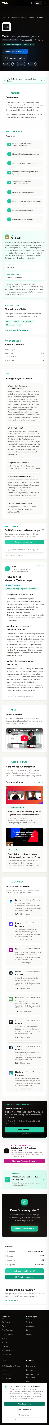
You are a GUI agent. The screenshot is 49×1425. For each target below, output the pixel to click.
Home (4, 18)
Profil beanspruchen (26, 1277)
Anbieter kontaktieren (13, 51)
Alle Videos (38, 782)
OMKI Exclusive (7, 1330)
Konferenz (6, 1322)
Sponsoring (6, 1378)
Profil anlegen (7, 1374)
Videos (4, 1338)
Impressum (30, 1366)
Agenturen (30, 1326)
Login (38, 3)
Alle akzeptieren (24, 1404)
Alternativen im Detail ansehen (17, 330)
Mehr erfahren (10, 1300)
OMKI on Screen (8, 1334)
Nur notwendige (24, 1409)
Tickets (4, 1326)
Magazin (5, 1370)
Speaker (29, 1334)
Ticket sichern (23, 1130)
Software (13, 18)
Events (28, 1330)
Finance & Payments (28, 18)
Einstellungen (24, 1415)
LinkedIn (6, 64)
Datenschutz (31, 1370)
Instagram (21, 64)
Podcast (5, 1342)
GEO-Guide (6, 1355)
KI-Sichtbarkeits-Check (11, 1366)
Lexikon (5, 1346)
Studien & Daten (8, 1350)
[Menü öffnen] (45, 3)
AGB (28, 1381)
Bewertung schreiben (15, 58)
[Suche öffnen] (32, 3)
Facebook (31, 64)
